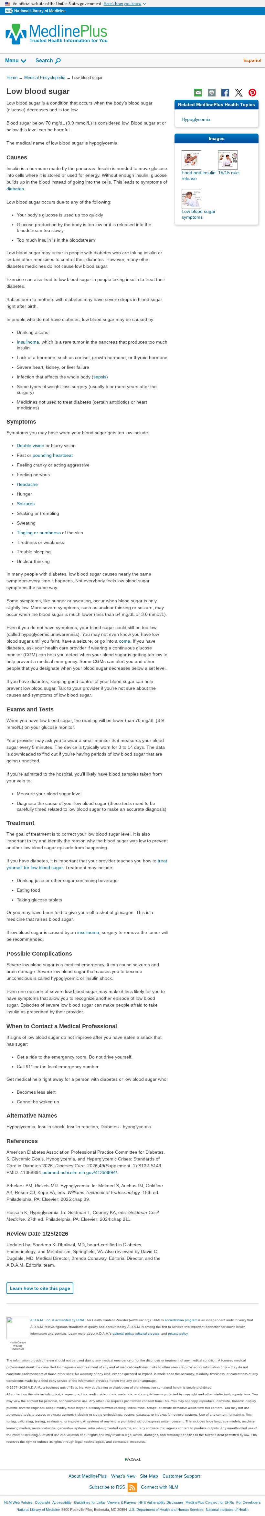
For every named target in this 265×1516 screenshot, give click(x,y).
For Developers (248, 1502)
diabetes (15, 188)
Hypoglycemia (196, 119)
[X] (239, 92)
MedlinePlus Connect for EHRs (210, 1502)
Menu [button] (12, 60)
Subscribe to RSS (107, 1487)
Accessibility (62, 1502)
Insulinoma (28, 342)
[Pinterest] (252, 92)
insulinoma (88, 932)
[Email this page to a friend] (198, 92)
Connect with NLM (159, 1487)
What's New (123, 1476)
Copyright (42, 1502)
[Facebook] (225, 92)
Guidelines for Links (89, 1502)
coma (124, 641)
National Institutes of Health (227, 1509)
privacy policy (177, 1333)
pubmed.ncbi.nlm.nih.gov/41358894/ (79, 1172)
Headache (27, 484)
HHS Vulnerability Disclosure (160, 1502)
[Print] (212, 92)
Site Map (149, 1476)
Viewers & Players (121, 1502)
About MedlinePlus (88, 1476)
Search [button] (44, 60)
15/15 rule (228, 172)
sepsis (99, 376)
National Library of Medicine (40, 11)
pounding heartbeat (53, 455)
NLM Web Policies (18, 1502)
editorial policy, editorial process (135, 1333)
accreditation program (181, 1320)
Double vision (30, 445)
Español (252, 60)
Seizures (26, 503)
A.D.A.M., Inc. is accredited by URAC (57, 1320)
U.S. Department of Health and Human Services (166, 1509)
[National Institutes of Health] (9, 11)
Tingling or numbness (39, 532)
